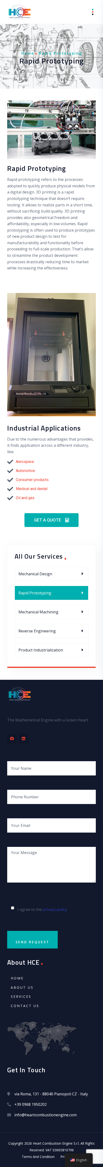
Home (27, 53)
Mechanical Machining (38, 612)
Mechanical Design (35, 573)
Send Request (32, 942)
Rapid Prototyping (34, 593)
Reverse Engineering (37, 631)
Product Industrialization (40, 650)
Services (21, 996)
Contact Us (25, 1005)
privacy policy (55, 909)
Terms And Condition (38, 1156)
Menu (89, 12)
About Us (22, 987)
